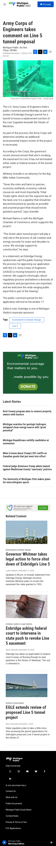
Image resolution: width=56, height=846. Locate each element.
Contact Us (11, 791)
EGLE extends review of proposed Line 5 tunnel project (26, 712)
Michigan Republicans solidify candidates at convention (26, 442)
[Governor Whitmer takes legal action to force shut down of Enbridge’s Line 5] (26, 532)
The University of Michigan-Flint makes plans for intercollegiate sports (26, 481)
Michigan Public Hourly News (18, 810)
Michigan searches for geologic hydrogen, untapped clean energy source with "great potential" (25, 427)
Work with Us (11, 797)
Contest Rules (12, 816)
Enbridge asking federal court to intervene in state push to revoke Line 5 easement (27, 636)
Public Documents (14, 804)
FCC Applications (13, 828)
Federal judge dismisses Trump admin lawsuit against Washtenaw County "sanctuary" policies (27, 468)
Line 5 (15, 326)
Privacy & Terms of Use (16, 822)
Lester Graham (12, 570)
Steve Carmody (12, 650)
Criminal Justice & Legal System (19, 624)
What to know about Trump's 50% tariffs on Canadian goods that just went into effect (25, 455)
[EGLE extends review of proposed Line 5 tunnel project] (26, 685)
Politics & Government (15, 703)
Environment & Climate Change (26, 320)
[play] (4, 842)
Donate (47, 4)
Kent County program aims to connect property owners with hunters (27, 413)
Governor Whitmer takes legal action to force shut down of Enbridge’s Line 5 (28, 559)
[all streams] (52, 842)
